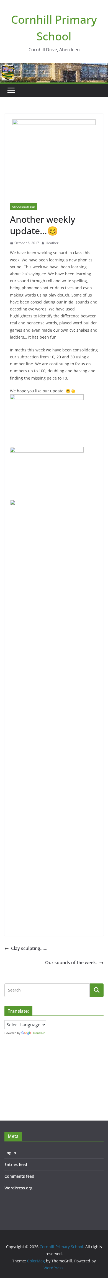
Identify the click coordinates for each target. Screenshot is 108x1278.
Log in (10, 1152)
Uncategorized (23, 206)
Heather (52, 242)
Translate (38, 1033)
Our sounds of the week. (71, 962)
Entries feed (15, 1164)
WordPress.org (18, 1187)
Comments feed (19, 1176)
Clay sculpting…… (29, 948)
